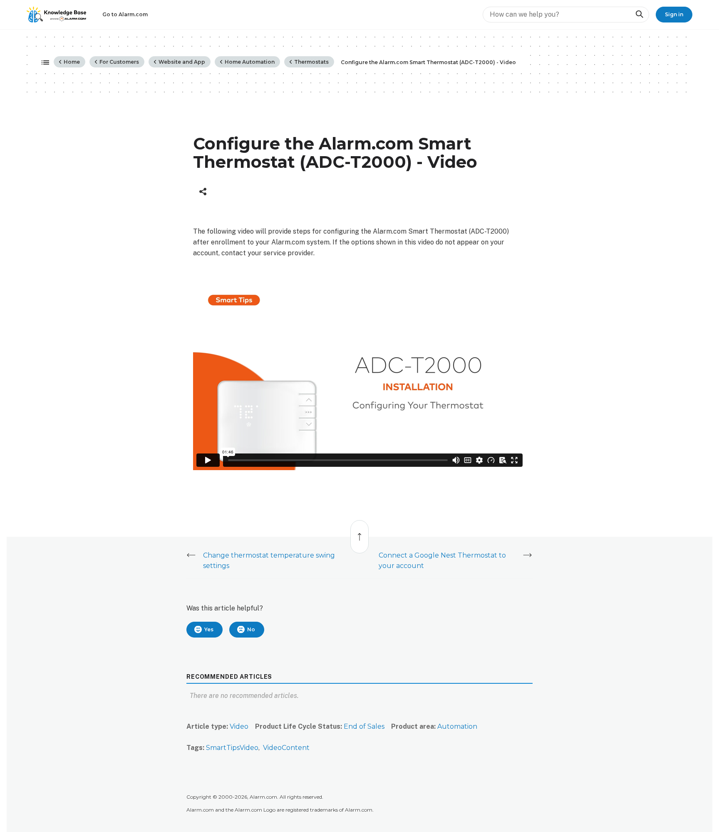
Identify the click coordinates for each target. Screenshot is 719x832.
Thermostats (311, 62)
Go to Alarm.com (125, 14)
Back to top (360, 532)
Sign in (674, 14)
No (251, 629)
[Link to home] (57, 14)
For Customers (118, 62)
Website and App (181, 62)
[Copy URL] (203, 191)
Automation (457, 726)
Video (239, 726)
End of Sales (364, 726)
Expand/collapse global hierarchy (42, 63)
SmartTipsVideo (232, 748)
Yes (208, 629)
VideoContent (286, 748)
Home (71, 62)
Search (639, 14)
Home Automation (249, 62)
